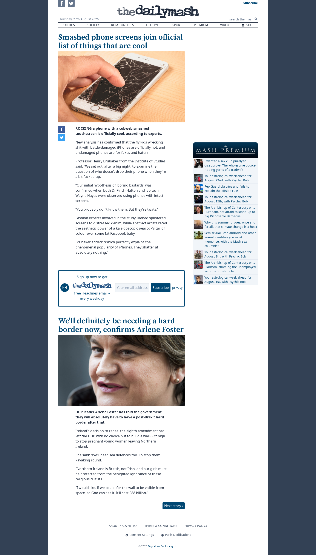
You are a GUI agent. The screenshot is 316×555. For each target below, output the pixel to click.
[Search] (256, 18)
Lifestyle (153, 25)
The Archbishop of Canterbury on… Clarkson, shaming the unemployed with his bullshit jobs (230, 267)
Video (224, 25)
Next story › (173, 505)
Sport (177, 25)
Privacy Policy (195, 526)
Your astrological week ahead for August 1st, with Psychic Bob (228, 279)
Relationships (122, 25)
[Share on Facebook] (61, 129)
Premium (201, 25)
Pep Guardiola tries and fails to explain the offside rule (226, 188)
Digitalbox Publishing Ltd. (163, 546)
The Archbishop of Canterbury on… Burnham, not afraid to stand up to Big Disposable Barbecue (229, 211)
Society (93, 25)
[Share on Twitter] (61, 137)
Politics (68, 25)
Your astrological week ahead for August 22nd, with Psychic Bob (228, 178)
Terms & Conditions (160, 526)
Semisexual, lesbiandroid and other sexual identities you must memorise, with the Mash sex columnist (230, 239)
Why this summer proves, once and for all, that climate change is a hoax (230, 224)
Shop (249, 25)
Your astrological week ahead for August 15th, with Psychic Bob (228, 199)
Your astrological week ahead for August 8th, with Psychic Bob (228, 254)
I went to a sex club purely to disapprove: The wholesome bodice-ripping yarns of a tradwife (230, 165)
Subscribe (161, 287)
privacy (177, 287)
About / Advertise (123, 526)
